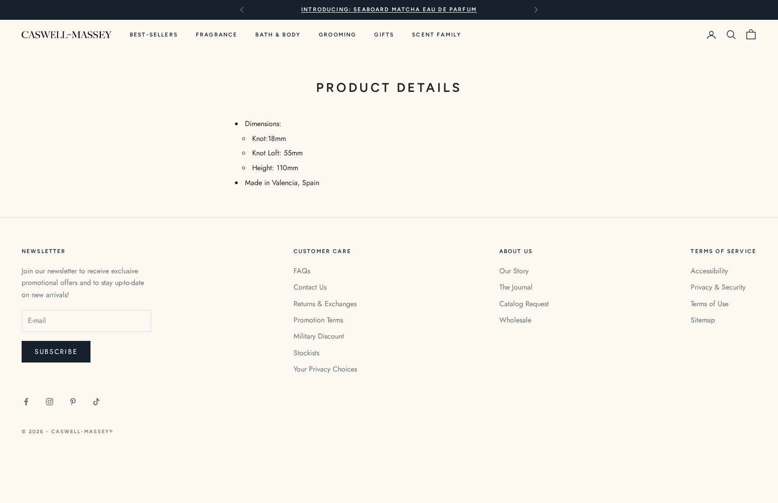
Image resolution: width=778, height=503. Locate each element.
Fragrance (216, 35)
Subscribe (56, 352)
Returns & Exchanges (325, 304)
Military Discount (319, 336)
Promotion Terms (318, 320)
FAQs (302, 271)
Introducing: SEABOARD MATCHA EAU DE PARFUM (389, 9)
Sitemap (703, 320)
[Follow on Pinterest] (72, 401)
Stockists (306, 353)
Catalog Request (524, 304)
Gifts (384, 35)
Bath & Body (278, 35)
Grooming (337, 35)
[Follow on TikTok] (96, 401)
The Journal (516, 287)
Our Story (514, 271)
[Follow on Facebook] (26, 401)
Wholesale (515, 320)
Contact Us (310, 287)
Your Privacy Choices (325, 369)
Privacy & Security (718, 287)
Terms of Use (709, 304)
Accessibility (709, 271)
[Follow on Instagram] (49, 401)
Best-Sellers (154, 35)
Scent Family (436, 35)
